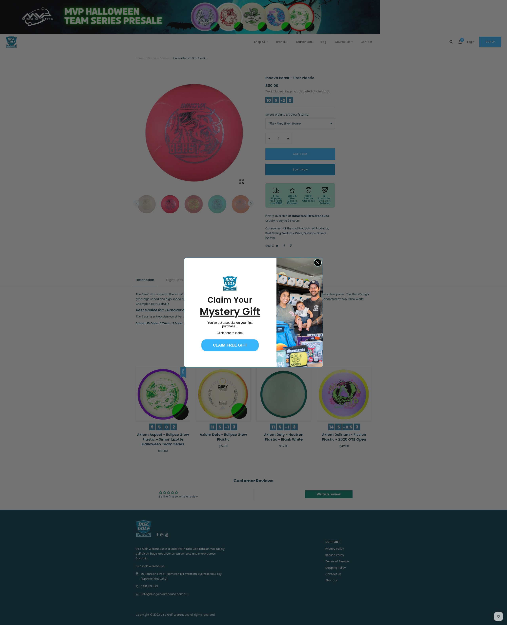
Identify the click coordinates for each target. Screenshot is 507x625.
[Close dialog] (317, 262)
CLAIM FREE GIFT (230, 345)
